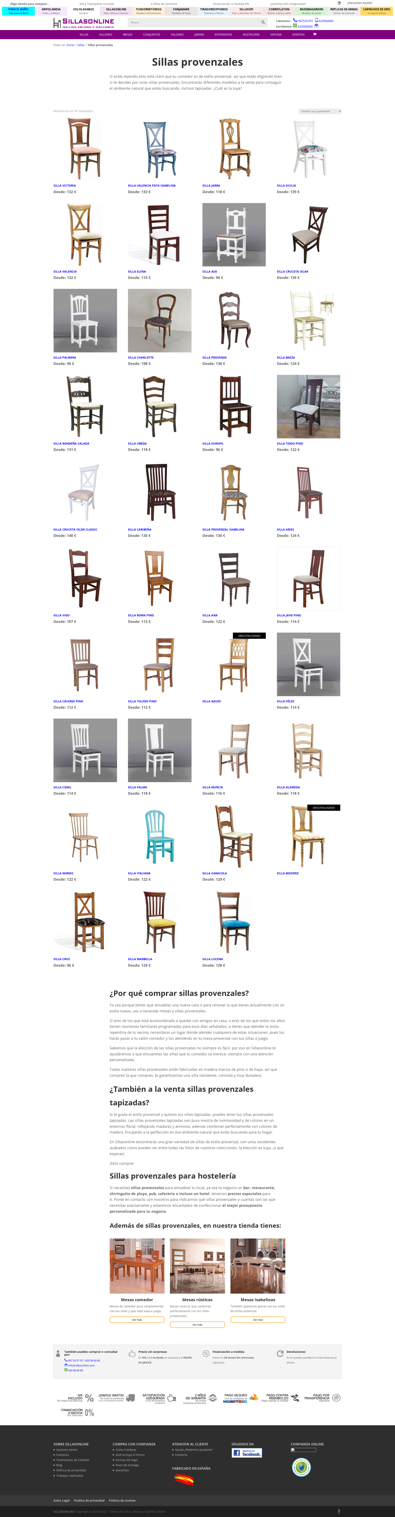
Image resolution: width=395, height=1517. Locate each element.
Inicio (70, 45)
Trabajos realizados (69, 1476)
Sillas (84, 34)
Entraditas (223, 34)
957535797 (305, 21)
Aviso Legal (61, 1500)
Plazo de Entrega (127, 1465)
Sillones (105, 34)
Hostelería (251, 34)
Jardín (199, 34)
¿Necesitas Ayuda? (360, 3)
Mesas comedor (137, 1299)
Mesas (127, 34)
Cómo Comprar (126, 1450)
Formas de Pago (126, 1460)
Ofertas (298, 34)
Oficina (276, 34)
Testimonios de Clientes (72, 1460)
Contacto (62, 1455)
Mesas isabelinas (258, 1299)
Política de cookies (122, 1500)
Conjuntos (151, 34)
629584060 (326, 21)
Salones (177, 34)
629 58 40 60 (92, 1360)
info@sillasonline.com (81, 1365)
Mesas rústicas (197, 1299)
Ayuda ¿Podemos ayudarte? (194, 1450)
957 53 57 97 (75, 1360)
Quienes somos (67, 1450)
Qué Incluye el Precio (130, 1455)
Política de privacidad (71, 1470)
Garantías (122, 1470)
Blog (59, 1465)
